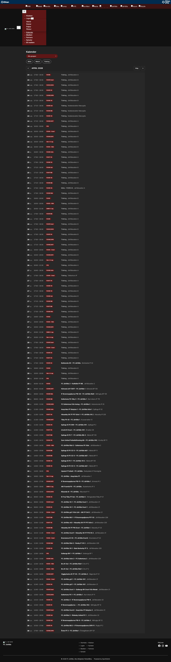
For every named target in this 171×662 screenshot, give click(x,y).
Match (38, 61)
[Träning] (85, 74)
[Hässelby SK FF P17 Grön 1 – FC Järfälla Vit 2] (85, 414)
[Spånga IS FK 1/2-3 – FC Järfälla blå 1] (85, 450)
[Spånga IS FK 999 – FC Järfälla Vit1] (85, 424)
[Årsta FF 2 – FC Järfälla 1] (85, 630)
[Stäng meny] (24, 11)
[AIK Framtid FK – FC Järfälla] (85, 486)
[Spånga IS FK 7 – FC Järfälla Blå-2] (85, 435)
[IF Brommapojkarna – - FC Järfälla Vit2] (85, 605)
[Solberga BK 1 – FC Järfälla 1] (85, 553)
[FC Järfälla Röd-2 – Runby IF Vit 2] (85, 543)
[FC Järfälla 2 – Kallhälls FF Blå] (85, 383)
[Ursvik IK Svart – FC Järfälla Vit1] (85, 430)
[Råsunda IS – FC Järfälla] (85, 491)
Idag (136, 68)
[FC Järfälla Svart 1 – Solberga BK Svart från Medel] (85, 589)
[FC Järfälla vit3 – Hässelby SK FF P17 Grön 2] (85, 522)
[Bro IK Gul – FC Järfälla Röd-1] (85, 563)
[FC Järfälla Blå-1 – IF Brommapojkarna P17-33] (85, 517)
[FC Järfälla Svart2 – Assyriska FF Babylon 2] (85, 610)
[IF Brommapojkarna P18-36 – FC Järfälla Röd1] (85, 394)
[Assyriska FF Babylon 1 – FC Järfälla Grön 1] (85, 409)
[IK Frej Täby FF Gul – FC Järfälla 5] (85, 496)
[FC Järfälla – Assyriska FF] (85, 476)
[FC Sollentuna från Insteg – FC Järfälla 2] (85, 404)
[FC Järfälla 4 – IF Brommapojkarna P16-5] (85, 599)
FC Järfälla (7, 644)
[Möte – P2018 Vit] (85, 188)
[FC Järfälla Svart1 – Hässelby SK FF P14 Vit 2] (85, 532)
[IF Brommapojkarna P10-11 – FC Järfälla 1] (85, 481)
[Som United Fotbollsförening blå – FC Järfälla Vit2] (85, 440)
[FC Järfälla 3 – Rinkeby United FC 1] (85, 615)
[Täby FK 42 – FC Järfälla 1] (85, 419)
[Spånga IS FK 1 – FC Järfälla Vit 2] (85, 460)
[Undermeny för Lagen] (32, 18)
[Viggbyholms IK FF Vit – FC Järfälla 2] (85, 574)
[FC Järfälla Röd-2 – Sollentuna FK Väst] (85, 445)
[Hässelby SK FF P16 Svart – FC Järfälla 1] (85, 527)
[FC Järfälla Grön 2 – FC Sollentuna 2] (85, 558)
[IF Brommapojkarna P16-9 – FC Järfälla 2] (85, 620)
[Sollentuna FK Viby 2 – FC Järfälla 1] (85, 399)
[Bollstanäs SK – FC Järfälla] (85, 363)
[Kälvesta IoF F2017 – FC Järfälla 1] (85, 388)
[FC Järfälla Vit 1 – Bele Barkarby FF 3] (85, 548)
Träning (46, 61)
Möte (29, 61)
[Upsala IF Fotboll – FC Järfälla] (85, 471)
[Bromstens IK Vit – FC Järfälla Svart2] (85, 538)
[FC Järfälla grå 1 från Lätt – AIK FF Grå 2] (85, 512)
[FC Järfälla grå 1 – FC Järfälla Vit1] (85, 579)
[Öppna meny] (19, 27)
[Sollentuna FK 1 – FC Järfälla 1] (85, 594)
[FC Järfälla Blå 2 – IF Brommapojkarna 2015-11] (85, 625)
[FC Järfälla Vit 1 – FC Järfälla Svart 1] (85, 502)
